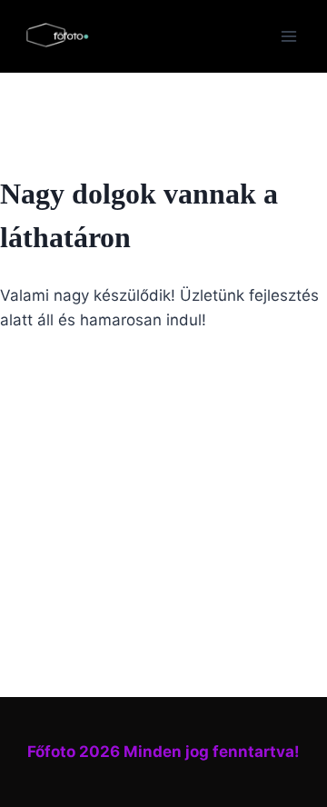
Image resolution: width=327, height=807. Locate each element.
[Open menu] (288, 36)
